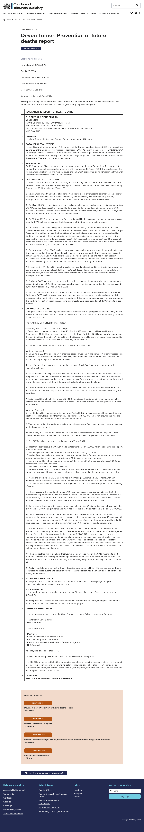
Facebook (78, 790)
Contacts (7, 798)
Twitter (77, 796)
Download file (42, 703)
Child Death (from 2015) (31, 48)
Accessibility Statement (14, 790)
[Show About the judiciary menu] (22, 13)
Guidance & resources (109, 13)
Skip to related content (31, 59)
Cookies (7, 802)
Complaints (8, 794)
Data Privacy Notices (12, 809)
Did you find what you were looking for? (44, 773)
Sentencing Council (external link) (54, 811)
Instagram (78, 793)
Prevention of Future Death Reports (28, 20)
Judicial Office (45, 790)
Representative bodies (49, 807)
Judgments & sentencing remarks (63, 13)
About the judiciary (11, 13)
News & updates (88, 13)
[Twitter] (131, 13)
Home (9, 20)
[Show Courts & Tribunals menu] (44, 13)
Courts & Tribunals (34, 13)
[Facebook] (139, 13)
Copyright (7, 806)
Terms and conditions (13, 813)
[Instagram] (135, 13)
